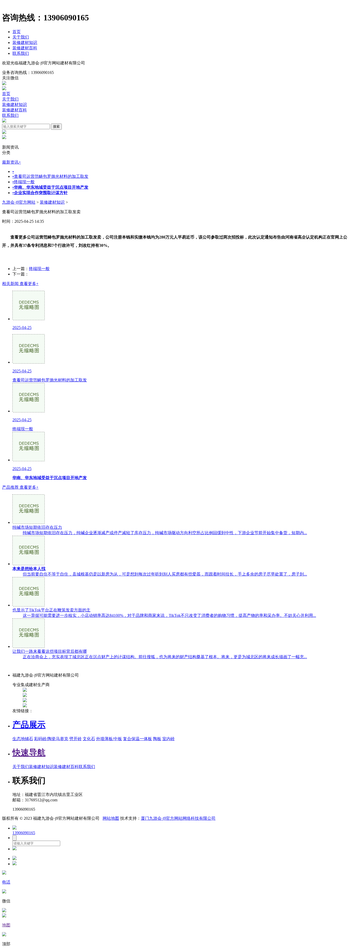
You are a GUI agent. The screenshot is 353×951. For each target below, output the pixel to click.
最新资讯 (11, 162)
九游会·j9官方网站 (18, 202)
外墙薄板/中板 (109, 739)
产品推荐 (20, 487)
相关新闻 (20, 283)
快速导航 (28, 752)
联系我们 (20, 53)
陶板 (157, 739)
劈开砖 (75, 739)
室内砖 (168, 739)
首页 (16, 31)
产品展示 (28, 724)
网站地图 (111, 818)
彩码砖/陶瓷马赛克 (51, 739)
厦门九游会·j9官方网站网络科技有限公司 (178, 818)
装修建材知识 (24, 42)
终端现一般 (23, 182)
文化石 (89, 739)
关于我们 (20, 37)
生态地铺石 (22, 739)
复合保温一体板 (137, 739)
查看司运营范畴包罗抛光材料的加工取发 (50, 176)
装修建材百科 (24, 48)
